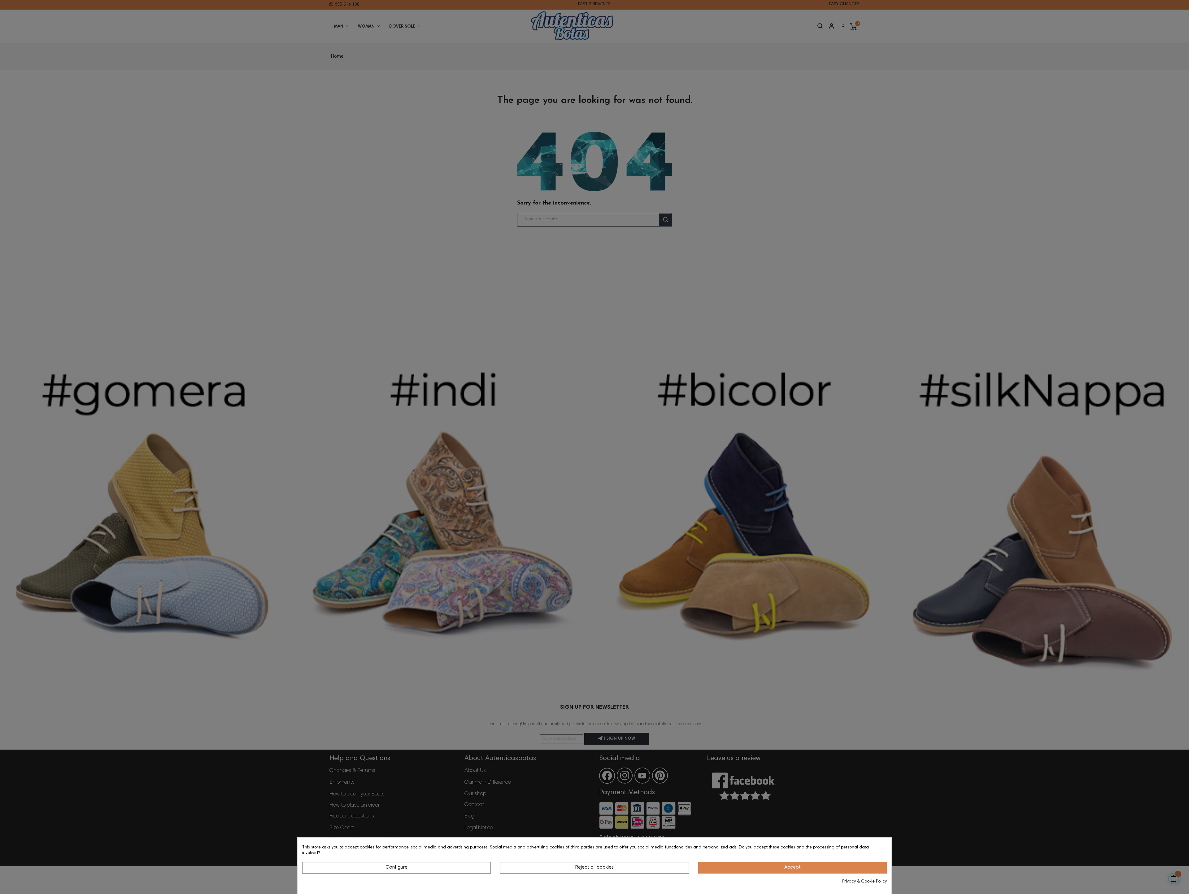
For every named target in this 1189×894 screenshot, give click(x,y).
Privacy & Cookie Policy (864, 881)
